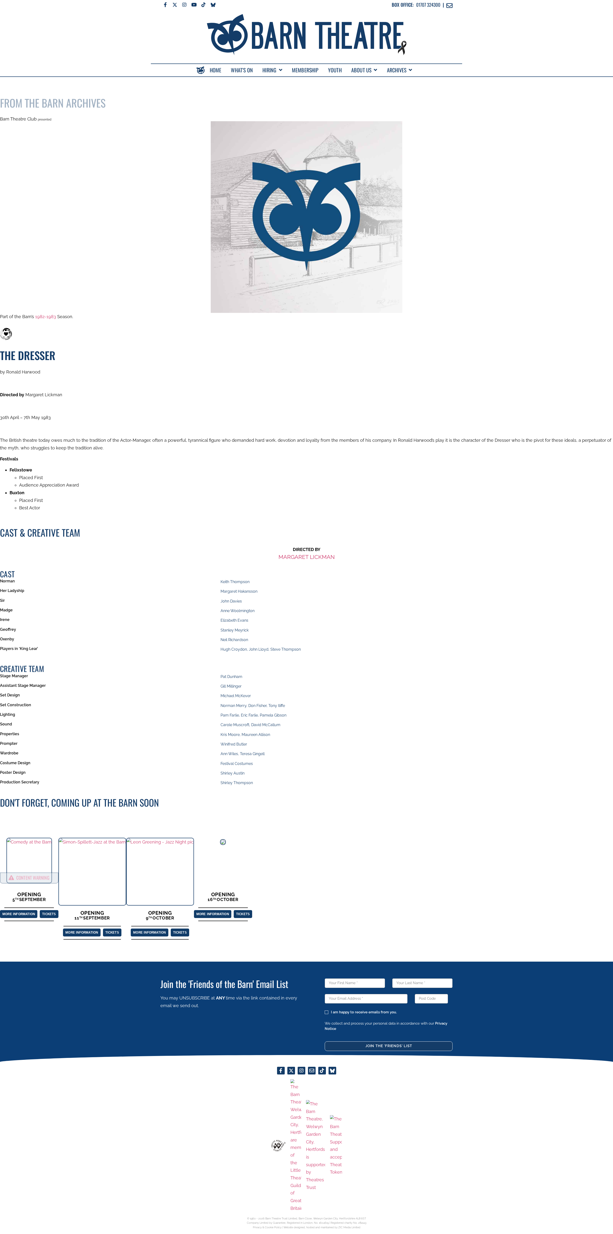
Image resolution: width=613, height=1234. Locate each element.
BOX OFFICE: (403, 4)
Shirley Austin (232, 773)
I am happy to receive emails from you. (364, 1012)
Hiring (269, 70)
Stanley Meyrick (235, 630)
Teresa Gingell (252, 754)
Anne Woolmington (238, 610)
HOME (215, 70)
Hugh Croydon (234, 649)
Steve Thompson (285, 649)
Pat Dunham (231, 676)
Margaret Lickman (306, 557)
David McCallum (265, 725)
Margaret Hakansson (239, 591)
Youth (335, 70)
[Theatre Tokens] (336, 1145)
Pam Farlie (230, 715)
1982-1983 (45, 316)
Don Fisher (257, 705)
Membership (305, 70)
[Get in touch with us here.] (312, 1070)
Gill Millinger (231, 686)
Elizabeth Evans (234, 620)
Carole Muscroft (235, 725)
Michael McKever (236, 696)
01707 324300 (428, 4)
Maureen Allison (256, 734)
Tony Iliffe (276, 705)
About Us (361, 70)
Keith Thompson (235, 582)
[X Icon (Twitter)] (175, 5)
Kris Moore (230, 734)
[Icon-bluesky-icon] (213, 5)
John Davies (231, 601)
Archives (397, 70)
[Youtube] (194, 5)
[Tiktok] (203, 5)
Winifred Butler (234, 744)
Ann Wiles (229, 754)
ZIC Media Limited (349, 1227)
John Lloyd (258, 649)
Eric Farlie (249, 715)
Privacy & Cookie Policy (267, 1227)
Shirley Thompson (237, 783)
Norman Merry (233, 705)
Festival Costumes (237, 763)
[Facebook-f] (165, 5)
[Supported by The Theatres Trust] (315, 1145)
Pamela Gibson (273, 715)
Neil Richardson (234, 639)
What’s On (242, 70)
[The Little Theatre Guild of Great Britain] (295, 1145)
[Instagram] (184, 5)
